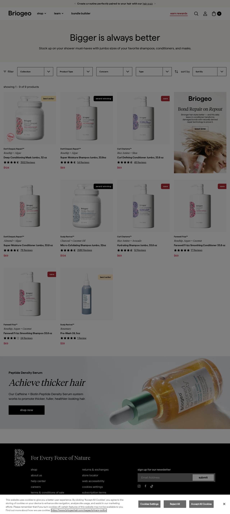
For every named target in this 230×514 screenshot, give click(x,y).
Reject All (175, 504)
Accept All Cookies (201, 504)
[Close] (224, 504)
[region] (115, 504)
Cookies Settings (149, 504)
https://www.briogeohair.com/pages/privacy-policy (78, 510)
